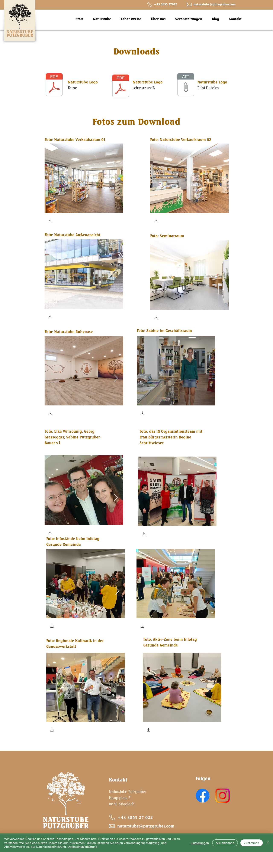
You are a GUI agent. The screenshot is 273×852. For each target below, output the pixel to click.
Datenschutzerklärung (82, 846)
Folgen (203, 778)
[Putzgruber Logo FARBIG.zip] (185, 85)
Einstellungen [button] (200, 843)
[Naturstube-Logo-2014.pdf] (54, 85)
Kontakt (118, 780)
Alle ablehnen (225, 843)
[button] (50, 221)
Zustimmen (251, 843)
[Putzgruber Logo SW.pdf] (120, 86)
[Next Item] (115, 378)
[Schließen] (267, 843)
